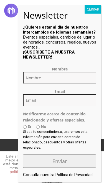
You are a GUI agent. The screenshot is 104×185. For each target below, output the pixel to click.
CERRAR (93, 9)
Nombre (60, 69)
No (43, 126)
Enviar (59, 161)
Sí (29, 126)
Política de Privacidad (74, 175)
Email (59, 91)
